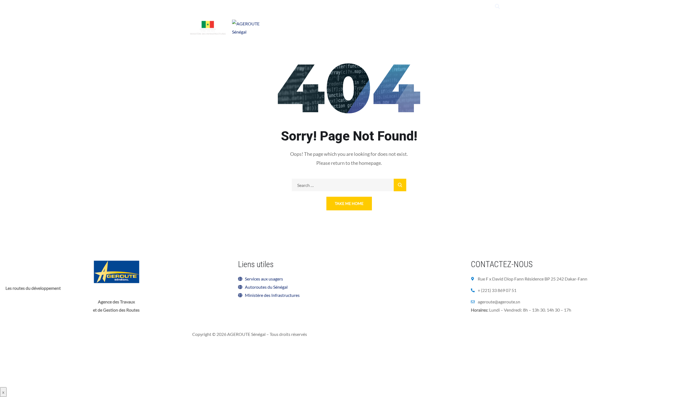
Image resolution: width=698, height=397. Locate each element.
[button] (496, 325)
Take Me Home (349, 203)
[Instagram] (477, 6)
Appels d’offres (432, 27)
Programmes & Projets (331, 27)
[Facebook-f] (456, 6)
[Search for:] (349, 185)
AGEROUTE (292, 27)
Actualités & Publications (386, 27)
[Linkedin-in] (467, 6)
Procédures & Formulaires (302, 33)
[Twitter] (446, 6)
